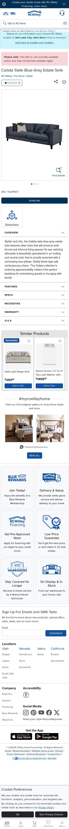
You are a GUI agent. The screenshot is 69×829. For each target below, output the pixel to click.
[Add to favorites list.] (29, 341)
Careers (6, 700)
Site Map (52, 758)
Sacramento (57, 660)
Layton (6, 660)
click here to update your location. (34, 42)
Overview (11, 232)
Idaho (41, 649)
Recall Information (21, 750)
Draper (6, 654)
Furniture (19, 76)
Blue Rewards (10, 713)
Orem (5, 667)
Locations (9, 644)
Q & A (8, 320)
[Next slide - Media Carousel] (59, 430)
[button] (14, 4)
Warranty (12, 312)
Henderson (25, 654)
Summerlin (25, 667)
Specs (9, 295)
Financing (7, 706)
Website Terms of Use (43, 750)
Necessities (12, 303)
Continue (55, 633)
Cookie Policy (54, 754)
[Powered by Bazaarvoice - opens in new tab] (33, 447)
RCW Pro (7, 694)
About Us (7, 719)
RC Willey (6, 76)
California (57, 649)
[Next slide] (63, 138)
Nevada (24, 649)
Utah (5, 649)
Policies (59, 750)
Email (5, 627)
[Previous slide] (6, 138)
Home (8, 750)
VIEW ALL (34, 455)
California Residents (36, 754)
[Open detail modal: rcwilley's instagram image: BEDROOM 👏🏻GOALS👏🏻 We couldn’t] (50, 428)
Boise (41, 654)
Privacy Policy (46, 807)
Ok (17, 814)
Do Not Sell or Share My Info (32, 758)
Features (11, 286)
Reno (22, 660)
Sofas (29, 76)
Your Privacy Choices (51, 814)
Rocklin (55, 654)
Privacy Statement (16, 754)
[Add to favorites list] (64, 83)
